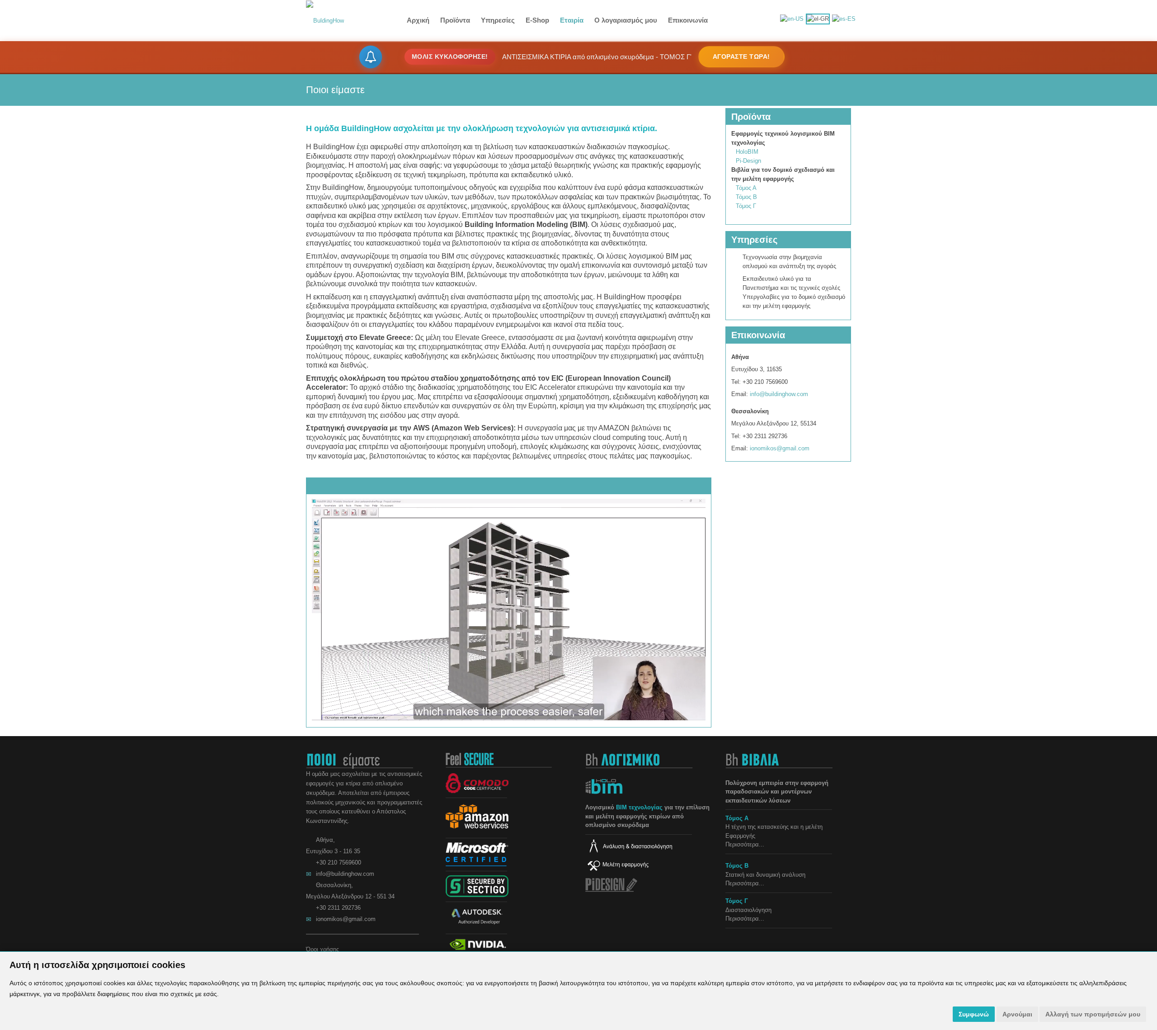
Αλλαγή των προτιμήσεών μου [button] (1092, 1014)
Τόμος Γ (746, 206)
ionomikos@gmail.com (779, 448)
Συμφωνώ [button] (974, 1014)
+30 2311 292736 (338, 907)
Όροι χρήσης (322, 949)
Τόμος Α (746, 187)
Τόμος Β (746, 197)
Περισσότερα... (744, 844)
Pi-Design (748, 160)
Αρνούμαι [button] (1017, 1014)
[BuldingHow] (325, 20)
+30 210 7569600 (338, 862)
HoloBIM (747, 151)
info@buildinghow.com (779, 394)
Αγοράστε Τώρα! (741, 56)
